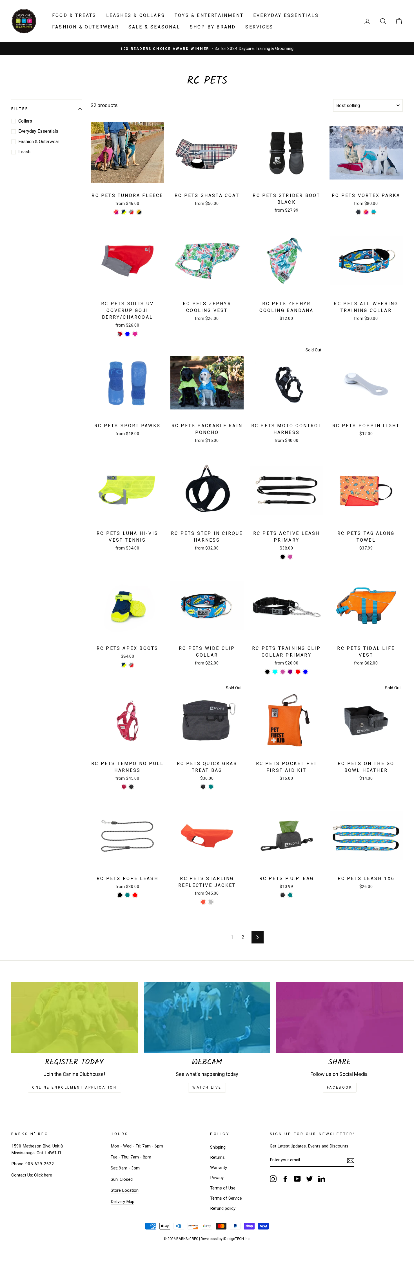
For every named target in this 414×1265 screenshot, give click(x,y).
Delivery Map (122, 1201)
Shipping (218, 1147)
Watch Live (207, 1087)
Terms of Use (222, 1188)
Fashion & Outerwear (85, 27)
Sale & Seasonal (154, 27)
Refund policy (222, 1208)
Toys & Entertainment (209, 15)
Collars (25, 121)
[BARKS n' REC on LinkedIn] (321, 1178)
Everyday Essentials (286, 15)
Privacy (217, 1177)
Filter (20, 109)
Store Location (125, 1190)
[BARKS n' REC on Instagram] (273, 1178)
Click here (43, 1175)
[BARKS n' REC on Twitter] (309, 1178)
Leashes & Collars (135, 15)
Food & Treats (74, 15)
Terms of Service (226, 1198)
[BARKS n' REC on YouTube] (297, 1178)
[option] (207, 48)
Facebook (339, 1087)
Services (259, 27)
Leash (24, 152)
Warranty (218, 1167)
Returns (217, 1157)
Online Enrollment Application (74, 1087)
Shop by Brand (213, 27)
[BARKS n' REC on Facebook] (285, 1178)
